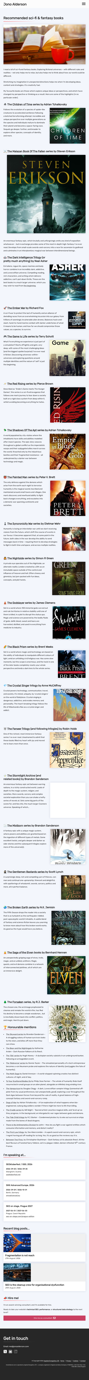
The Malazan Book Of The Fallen (26, 151)
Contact (83, 1361)
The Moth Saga (12, 1074)
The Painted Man (17, 477)
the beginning (30, 286)
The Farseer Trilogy (18, 728)
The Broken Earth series (21, 907)
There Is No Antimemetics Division (21, 1125)
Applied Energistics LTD (51, 1361)
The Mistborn (15, 825)
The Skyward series (14, 1034)
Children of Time (22, 104)
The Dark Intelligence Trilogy (24, 257)
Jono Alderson (15, 4)
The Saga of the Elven (20, 952)
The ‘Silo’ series (13, 1056)
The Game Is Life (17, 336)
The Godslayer (15, 602)
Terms (62, 1361)
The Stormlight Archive (21, 775)
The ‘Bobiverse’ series (15, 1063)
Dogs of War (11, 1103)
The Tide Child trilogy (15, 1117)
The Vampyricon (13, 1089)
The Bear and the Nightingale (19, 1048)
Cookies (75, 1361)
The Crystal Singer (18, 685)
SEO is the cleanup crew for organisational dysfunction (34, 1285)
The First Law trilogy (15, 1132)
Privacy (68, 1361)
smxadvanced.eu (13, 1195)
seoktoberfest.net (13, 1175)
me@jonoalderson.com (19, 1346)
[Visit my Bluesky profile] (10, 1351)
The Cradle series (13, 1110)
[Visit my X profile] (5, 1351)
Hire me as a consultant (43, 1318)
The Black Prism (16, 646)
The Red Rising (16, 383)
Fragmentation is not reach (19, 1255)
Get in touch (15, 1338)
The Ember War (16, 308)
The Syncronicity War (20, 523)
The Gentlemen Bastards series (26, 871)
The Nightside (15, 558)
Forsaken (17, 1002)
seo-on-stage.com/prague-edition (20, 1216)
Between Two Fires (14, 1140)
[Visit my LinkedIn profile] (15, 1351)
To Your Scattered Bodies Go (18, 1081)
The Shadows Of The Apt (22, 430)
